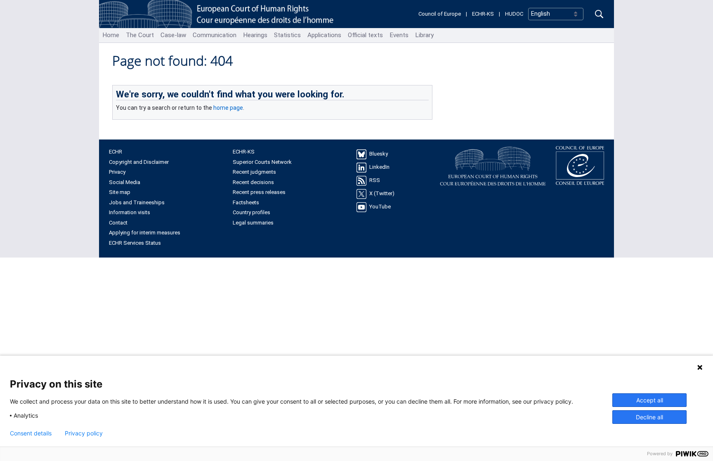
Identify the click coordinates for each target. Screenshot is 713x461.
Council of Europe (439, 14)
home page (228, 107)
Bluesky (378, 154)
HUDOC (514, 14)
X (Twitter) (381, 194)
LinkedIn (379, 167)
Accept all (649, 400)
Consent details (31, 433)
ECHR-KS (483, 14)
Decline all (649, 417)
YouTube (380, 207)
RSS (374, 180)
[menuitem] (111, 35)
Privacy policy (84, 433)
